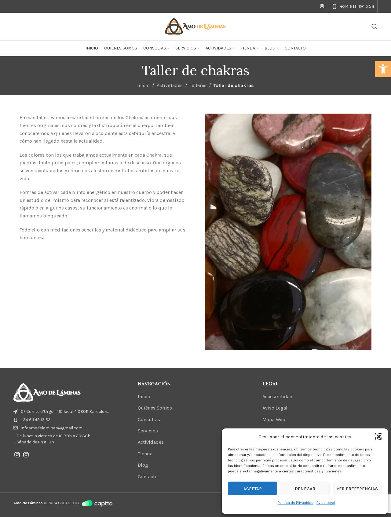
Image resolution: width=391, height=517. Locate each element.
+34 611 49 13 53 (36, 419)
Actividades (170, 85)
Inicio (143, 85)
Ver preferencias (357, 488)
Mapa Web (273, 419)
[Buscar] (374, 26)
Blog (143, 465)
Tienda (145, 454)
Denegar (305, 488)
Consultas (149, 419)
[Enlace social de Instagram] (322, 6)
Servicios (148, 431)
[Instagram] (17, 454)
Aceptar (252, 488)
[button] (383, 69)
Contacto (148, 476)
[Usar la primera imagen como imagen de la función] (47, 392)
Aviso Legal (325, 503)
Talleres (198, 85)
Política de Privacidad (295, 503)
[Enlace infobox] (353, 6)
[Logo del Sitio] (195, 26)
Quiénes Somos (155, 408)
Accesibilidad (277, 396)
